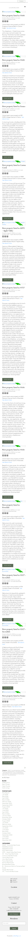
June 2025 (5, 810)
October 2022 (6, 833)
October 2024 (6, 819)
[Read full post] (14, 12)
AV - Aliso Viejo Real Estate (10, 854)
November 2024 (7, 817)
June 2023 (5, 829)
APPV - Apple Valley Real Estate (14, 234)
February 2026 (6, 801)
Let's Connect (14, 914)
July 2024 (5, 822)
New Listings (6, 784)
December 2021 (6, 840)
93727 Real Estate (11, 291)
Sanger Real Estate (7, 869)
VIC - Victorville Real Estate (10, 775)
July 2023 (5, 828)
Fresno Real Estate (11, 110)
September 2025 (7, 805)
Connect (21, 1)
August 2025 (6, 807)
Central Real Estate (7, 857)
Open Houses (6, 786)
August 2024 (6, 821)
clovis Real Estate (7, 859)
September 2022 (7, 835)
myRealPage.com (17, 935)
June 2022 (5, 836)
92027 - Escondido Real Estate (14, 581)
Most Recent (5, 793)
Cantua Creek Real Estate (12, 171)
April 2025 (5, 812)
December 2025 (7, 803)
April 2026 (5, 798)
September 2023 (7, 826)
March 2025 (6, 814)
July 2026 (5, 794)
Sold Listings (6, 788)
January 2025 (6, 815)
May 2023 (5, 831)
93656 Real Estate (11, 391)
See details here (11, 28)
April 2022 (5, 838)
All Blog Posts (6, 782)
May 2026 (5, 796)
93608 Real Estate (11, 19)
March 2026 (5, 800)
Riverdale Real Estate (11, 511)
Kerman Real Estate (8, 862)
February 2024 (6, 824)
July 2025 (5, 808)
